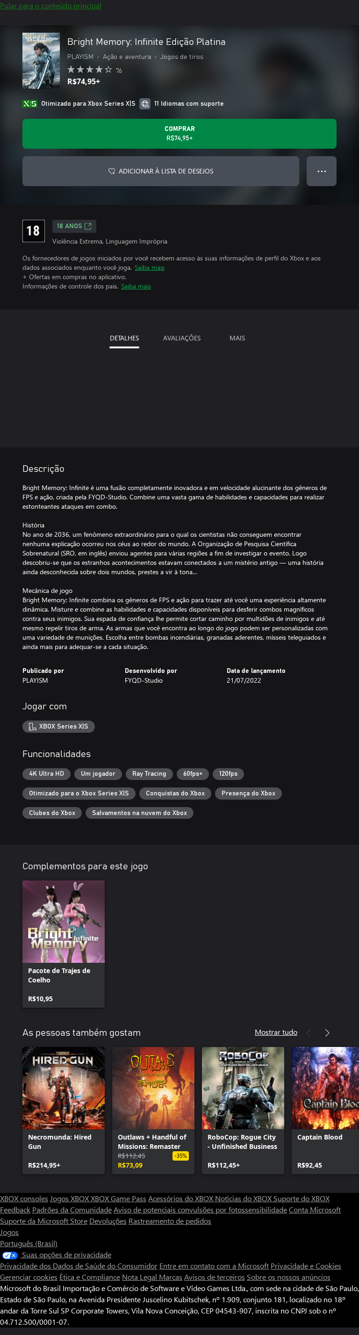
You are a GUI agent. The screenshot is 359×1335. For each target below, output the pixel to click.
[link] (63, 944)
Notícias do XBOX (244, 1198)
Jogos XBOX (70, 1198)
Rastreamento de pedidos (170, 1221)
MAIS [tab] (237, 337)
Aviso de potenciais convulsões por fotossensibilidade (200, 1209)
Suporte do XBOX (301, 1198)
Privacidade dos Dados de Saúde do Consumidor (79, 1265)
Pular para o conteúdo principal (50, 5)
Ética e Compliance (89, 1277)
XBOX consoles (24, 1198)
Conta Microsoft (315, 1209)
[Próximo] (327, 1032)
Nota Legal (140, 1277)
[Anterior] (308, 1032)
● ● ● (321, 170)
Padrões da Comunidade (72, 1209)
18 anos (69, 226)
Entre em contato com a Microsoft (214, 1265)
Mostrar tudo (276, 1032)
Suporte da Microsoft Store (43, 1221)
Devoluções (108, 1221)
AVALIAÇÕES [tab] (182, 337)
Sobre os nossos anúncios (288, 1277)
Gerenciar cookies (28, 1277)
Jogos (9, 1232)
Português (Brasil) (28, 1243)
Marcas (170, 1277)
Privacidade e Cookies (306, 1265)
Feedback (15, 1209)
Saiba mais (150, 267)
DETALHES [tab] (124, 337)
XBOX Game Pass (118, 1198)
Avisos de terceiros (214, 1277)
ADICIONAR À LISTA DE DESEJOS (166, 170)
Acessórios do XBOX (181, 1198)
